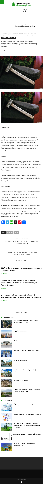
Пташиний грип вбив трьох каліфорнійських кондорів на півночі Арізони (21, 252)
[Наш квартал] (21, 2)
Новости (11, 37)
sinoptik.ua (31, 26)
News (9, 33)
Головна (3, 33)
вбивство (10, 232)
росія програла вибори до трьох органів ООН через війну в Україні (21, 241)
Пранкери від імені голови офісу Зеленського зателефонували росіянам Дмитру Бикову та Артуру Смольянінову (19, 282)
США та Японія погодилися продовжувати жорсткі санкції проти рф (21, 269)
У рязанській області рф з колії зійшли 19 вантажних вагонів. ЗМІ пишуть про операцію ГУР (21, 296)
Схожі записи (21, 260)
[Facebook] (21, 482)
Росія (16, 232)
